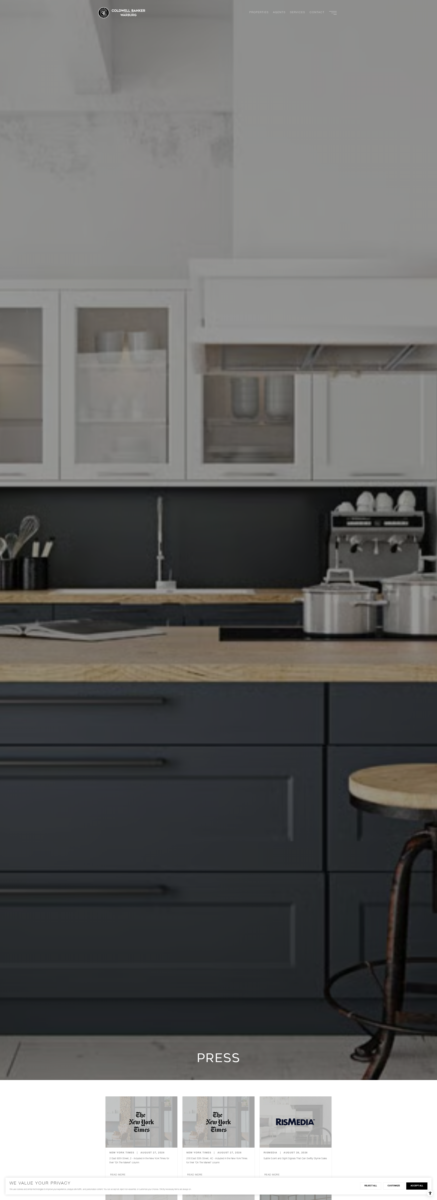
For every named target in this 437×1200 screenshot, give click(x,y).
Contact (317, 12)
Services (297, 12)
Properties (259, 12)
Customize (393, 1186)
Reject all (370, 1186)
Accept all (417, 1186)
